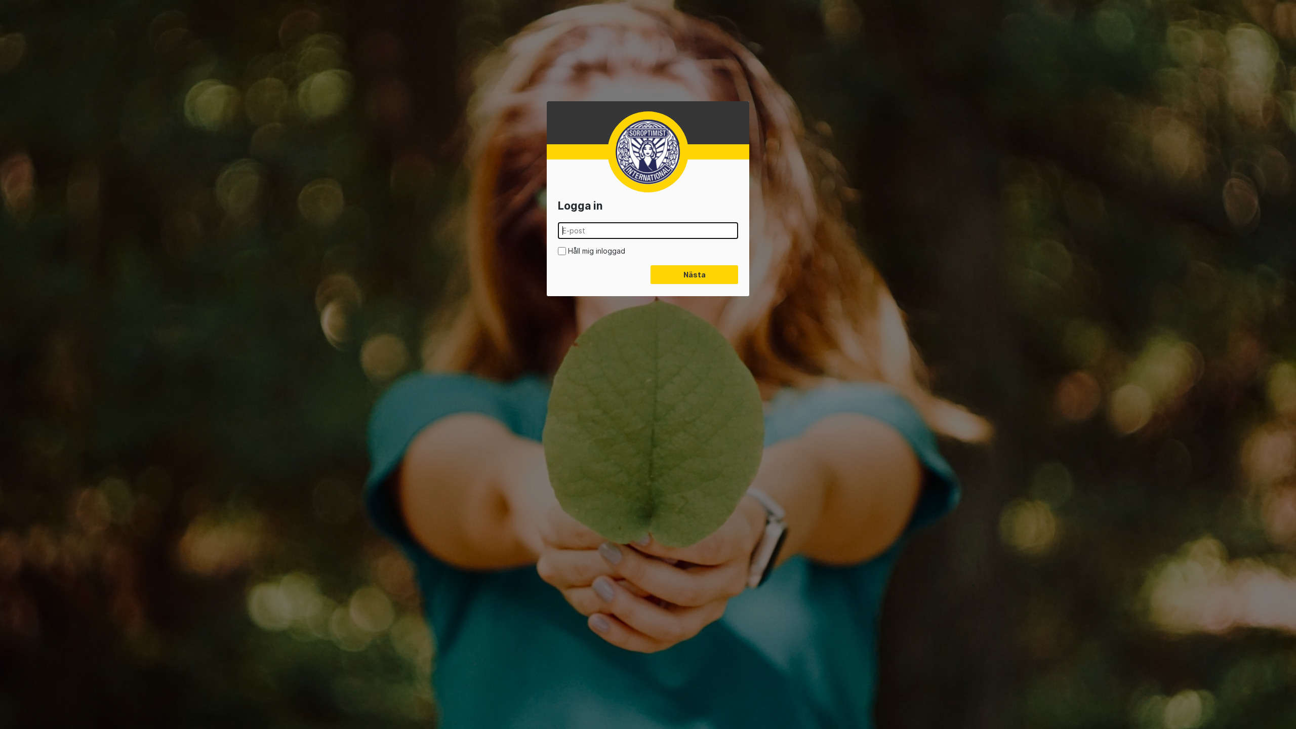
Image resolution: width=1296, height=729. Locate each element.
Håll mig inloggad (596, 251)
